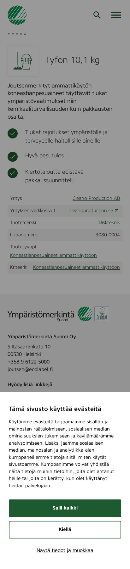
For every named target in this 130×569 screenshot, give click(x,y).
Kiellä (65, 529)
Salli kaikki (65, 508)
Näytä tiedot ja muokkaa (65, 550)
